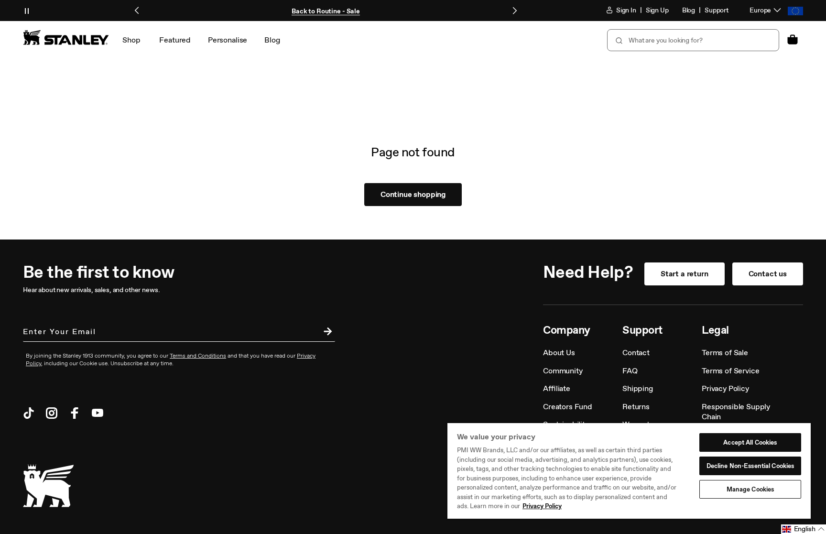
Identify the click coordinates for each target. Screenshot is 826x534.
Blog (688, 10)
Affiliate (556, 388)
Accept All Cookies (750, 442)
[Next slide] (514, 10)
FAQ (630, 370)
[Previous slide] (137, 10)
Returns (636, 406)
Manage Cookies (750, 489)
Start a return (684, 273)
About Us (559, 352)
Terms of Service (730, 370)
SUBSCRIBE (325, 333)
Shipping (637, 388)
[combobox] (693, 40)
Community (563, 370)
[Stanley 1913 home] (66, 37)
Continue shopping (413, 194)
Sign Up (657, 10)
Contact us (768, 273)
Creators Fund (567, 406)
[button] (803, 529)
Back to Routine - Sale (326, 11)
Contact (636, 352)
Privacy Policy (725, 388)
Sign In (625, 10)
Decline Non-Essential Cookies (750, 465)
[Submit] (618, 40)
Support (716, 10)
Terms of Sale (725, 352)
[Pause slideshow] (27, 10)
